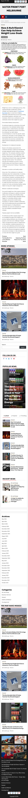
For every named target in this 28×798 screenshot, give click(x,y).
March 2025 (5, 548)
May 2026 (4, 519)
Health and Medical (6, 599)
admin (10, 39)
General (3, 24)
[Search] (26, 16)
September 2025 (6, 533)
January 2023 (5, 575)
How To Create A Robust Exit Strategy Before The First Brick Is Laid (14, 273)
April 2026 (4, 521)
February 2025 (5, 551)
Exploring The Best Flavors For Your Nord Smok (20, 239)
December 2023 (6, 565)
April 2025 (4, 546)
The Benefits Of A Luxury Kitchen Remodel (7, 239)
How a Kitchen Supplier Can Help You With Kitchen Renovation (17, 488)
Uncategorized (5, 602)
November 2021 (6, 580)
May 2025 (4, 543)
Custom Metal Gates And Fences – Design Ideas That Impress (17, 468)
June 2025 (4, 541)
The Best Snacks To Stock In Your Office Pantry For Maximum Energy (17, 458)
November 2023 (6, 568)
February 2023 (5, 573)
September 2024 (6, 558)
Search (4, 344)
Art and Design (14, 483)
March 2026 (5, 524)
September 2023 (6, 570)
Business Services (6, 594)
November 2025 (6, 531)
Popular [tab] (14, 415)
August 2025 (5, 536)
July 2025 (4, 538)
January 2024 (5, 563)
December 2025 (6, 529)
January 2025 (5, 553)
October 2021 (5, 582)
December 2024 (6, 555)
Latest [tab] (7, 415)
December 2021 (6, 577)
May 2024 (4, 560)
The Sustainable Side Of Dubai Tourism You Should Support (11, 336)
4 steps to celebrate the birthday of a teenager (17, 500)
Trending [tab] (23, 415)
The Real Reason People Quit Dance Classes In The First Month (13, 304)
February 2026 (5, 526)
